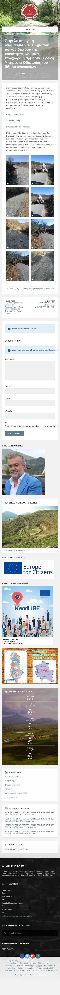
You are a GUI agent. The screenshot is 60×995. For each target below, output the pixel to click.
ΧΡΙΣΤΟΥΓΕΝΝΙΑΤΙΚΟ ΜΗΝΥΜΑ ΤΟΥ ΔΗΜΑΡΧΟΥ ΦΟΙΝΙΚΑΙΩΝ (45, 305)
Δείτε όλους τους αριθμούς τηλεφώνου (17, 916)
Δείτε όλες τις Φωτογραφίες (16, 550)
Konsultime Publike (12, 777)
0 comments (49, 289)
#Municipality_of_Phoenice (18, 127)
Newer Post (10, 301)
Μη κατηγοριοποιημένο (34, 289)
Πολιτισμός (9, 797)
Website (8, 411)
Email (8, 398)
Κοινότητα (9, 789)
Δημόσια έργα (10, 785)
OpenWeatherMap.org (37, 975)
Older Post (50, 301)
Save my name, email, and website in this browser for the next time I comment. (30, 426)
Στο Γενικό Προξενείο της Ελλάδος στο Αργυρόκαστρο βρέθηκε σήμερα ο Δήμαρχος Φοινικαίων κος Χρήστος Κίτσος (14, 308)
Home (7, 73)
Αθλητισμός (9, 781)
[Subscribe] (55, 933)
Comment (9, 359)
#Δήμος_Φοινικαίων (15, 114)
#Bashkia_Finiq (13, 120)
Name (8, 386)
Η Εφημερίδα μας (18, 73)
